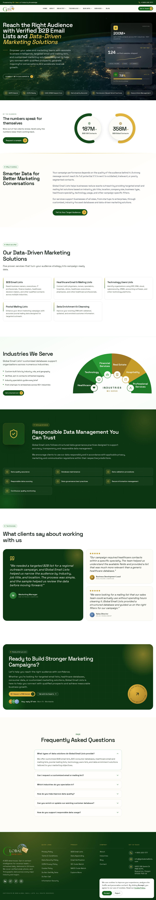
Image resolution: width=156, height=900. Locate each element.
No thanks (78, 484)
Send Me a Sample (78, 472)
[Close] (100, 416)
